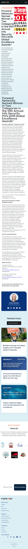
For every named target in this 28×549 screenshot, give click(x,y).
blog (2, 506)
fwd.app (3, 504)
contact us (4, 532)
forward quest (4, 520)
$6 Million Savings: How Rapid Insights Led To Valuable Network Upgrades (14, 348)
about (2, 527)
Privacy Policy (14, 544)
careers (3, 529)
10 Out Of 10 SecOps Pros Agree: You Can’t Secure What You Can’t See (12, 376)
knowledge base (5, 522)
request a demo (5, 510)
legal (14, 546)
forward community (6, 518)
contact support (5, 516)
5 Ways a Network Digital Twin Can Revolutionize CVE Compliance (13, 405)
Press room (4, 508)
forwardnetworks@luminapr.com (11, 270)
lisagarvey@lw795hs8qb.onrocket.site (12, 277)
